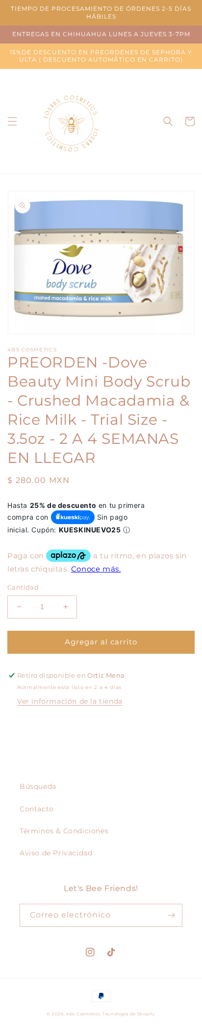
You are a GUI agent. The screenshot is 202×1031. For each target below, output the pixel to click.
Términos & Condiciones (64, 830)
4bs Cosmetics (83, 1013)
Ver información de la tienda (70, 701)
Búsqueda (38, 786)
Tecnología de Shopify (128, 1013)
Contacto (37, 808)
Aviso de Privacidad (56, 852)
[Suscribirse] (171, 915)
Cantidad (23, 587)
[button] (12, 121)
